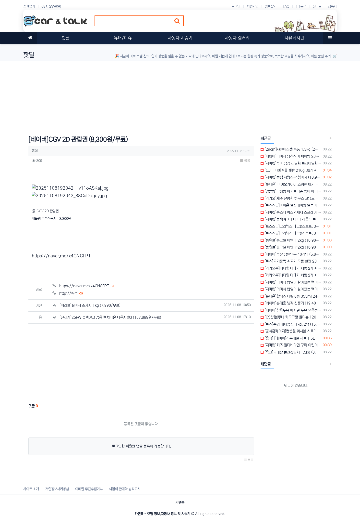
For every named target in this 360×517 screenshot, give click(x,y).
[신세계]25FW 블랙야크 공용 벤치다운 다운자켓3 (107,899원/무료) (110, 317)
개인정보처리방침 (57, 489)
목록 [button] (246, 161)
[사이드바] (330, 38)
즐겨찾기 (29, 6)
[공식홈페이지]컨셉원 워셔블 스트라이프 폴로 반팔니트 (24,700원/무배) (292, 331)
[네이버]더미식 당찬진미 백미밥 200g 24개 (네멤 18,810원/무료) (292, 156)
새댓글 (266, 364)
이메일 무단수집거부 (89, 489)
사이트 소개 (31, 489)
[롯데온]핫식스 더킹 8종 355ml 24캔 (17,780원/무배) (292, 296)
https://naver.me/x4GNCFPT (61, 255)
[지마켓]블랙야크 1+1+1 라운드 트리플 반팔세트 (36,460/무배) (292, 219)
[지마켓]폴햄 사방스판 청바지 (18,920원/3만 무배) (292, 177)
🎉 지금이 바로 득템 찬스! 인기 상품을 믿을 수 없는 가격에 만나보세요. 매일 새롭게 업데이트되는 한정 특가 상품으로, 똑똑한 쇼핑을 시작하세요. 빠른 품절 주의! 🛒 (226, 56)
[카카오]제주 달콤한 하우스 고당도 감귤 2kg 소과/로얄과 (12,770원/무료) (292, 198)
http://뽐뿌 (71, 293)
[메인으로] (30, 38)
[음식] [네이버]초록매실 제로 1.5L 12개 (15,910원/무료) (292, 338)
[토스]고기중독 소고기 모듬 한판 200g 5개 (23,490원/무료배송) (292, 261)
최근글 (266, 138)
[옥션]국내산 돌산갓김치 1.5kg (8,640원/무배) (292, 352)
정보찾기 (270, 6)
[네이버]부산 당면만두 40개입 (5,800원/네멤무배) (292, 254)
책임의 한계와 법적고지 (124, 489)
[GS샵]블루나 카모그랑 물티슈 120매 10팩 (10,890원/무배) (292, 317)
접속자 (332, 6)
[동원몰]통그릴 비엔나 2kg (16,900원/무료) (292, 240)
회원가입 (252, 6)
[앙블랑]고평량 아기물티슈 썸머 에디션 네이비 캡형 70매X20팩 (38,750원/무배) (292, 191)
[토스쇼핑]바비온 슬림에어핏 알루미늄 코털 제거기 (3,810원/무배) (292, 205)
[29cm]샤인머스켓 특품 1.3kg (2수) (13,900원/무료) (292, 149)
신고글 (317, 6)
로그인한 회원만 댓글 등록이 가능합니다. (141, 446)
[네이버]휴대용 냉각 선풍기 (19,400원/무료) (292, 303)
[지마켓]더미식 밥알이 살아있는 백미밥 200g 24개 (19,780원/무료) (292, 282)
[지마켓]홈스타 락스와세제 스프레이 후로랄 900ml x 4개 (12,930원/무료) (292, 212)
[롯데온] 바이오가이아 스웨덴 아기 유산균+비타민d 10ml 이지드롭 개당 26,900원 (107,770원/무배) (292, 184)
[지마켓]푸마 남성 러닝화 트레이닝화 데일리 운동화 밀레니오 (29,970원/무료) (292, 163)
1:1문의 (301, 6)
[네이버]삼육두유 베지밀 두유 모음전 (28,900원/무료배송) (292, 310)
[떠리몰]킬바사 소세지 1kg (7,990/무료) (90, 305)
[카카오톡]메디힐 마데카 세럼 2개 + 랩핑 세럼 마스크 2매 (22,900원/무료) (292, 268)
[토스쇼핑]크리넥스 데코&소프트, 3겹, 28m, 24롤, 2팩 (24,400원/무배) (292, 226)
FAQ (286, 6)
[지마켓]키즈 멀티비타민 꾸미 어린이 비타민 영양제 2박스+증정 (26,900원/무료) (292, 345)
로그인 (235, 6)
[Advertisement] (170, 95)
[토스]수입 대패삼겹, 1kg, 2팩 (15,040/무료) (292, 324)
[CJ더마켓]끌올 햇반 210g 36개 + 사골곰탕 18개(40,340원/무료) (292, 170)
